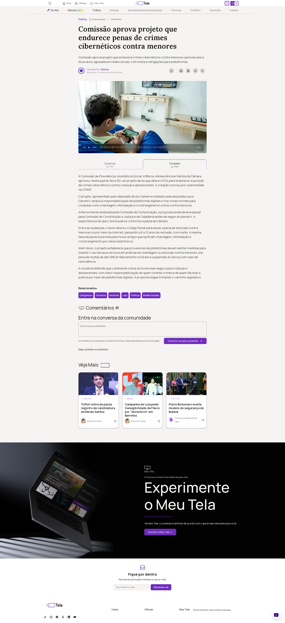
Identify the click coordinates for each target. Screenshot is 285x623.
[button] (185, 341)
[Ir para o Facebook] (57, 616)
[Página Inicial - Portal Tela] (142, 3)
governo (101, 295)
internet (114, 295)
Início (68, 3)
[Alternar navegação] (49, 3)
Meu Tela (99, 3)
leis (125, 295)
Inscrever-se (161, 587)
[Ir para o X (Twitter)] (63, 616)
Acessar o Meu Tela (159, 532)
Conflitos (195, 10)
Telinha (104, 69)
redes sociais (151, 295)
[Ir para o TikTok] (45, 616)
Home (115, 609)
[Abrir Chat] (276, 614)
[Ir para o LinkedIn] (69, 616)
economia (215, 10)
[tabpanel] (142, 227)
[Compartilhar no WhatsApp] (181, 70)
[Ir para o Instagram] (51, 616)
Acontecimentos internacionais (145, 10)
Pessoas (176, 10)
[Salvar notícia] (171, 70)
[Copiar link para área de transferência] (202, 70)
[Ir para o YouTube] (75, 616)
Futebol (234, 10)
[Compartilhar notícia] (195, 70)
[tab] (110, 164)
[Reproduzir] (89, 147)
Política (97, 10)
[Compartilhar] (114, 421)
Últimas (82, 3)
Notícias (114, 10)
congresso (86, 295)
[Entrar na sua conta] (227, 3)
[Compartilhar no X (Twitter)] (188, 70)
